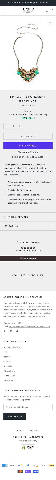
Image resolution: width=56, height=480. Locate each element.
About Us (7, 366)
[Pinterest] (17, 331)
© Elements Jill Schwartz (28, 437)
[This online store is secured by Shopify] (28, 446)
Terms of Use (9, 376)
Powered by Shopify (28, 441)
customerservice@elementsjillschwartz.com (29, 326)
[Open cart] (52, 10)
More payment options (28, 152)
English (33, 431)
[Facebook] (4, 331)
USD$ (19, 431)
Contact (7, 361)
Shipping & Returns (15, 217)
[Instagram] (11, 331)
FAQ (5, 352)
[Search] (47, 10)
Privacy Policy (9, 371)
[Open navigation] (4, 11)
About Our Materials (12, 347)
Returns (7, 357)
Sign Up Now (15, 416)
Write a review (28, 258)
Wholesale (8, 380)
